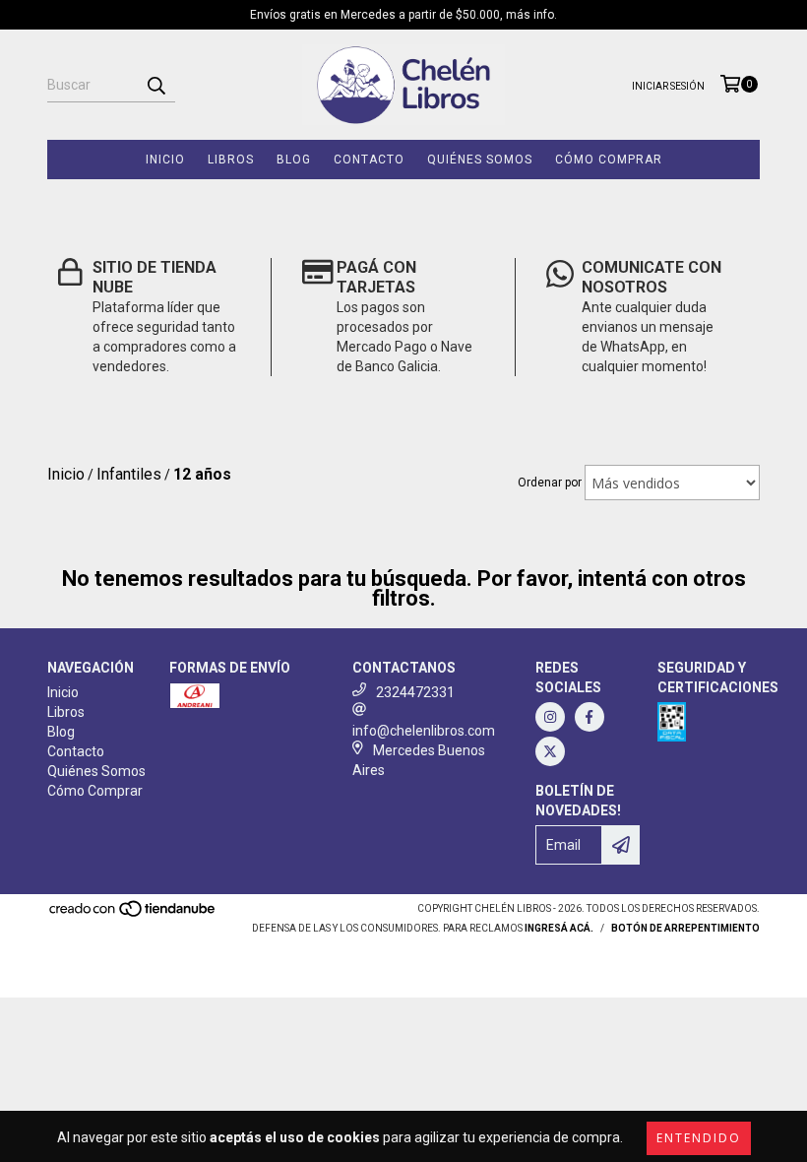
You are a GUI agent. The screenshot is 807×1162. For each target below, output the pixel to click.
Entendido (698, 1138)
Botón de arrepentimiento (685, 928)
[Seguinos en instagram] (550, 717)
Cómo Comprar (608, 159)
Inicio (165, 159)
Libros (231, 159)
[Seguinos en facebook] (589, 717)
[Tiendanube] (133, 915)
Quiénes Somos (479, 159)
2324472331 (415, 692)
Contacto (369, 159)
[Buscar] (155, 84)
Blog (294, 159)
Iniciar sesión (668, 86)
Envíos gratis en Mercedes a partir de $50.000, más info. (403, 15)
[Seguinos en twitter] (550, 751)
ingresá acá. (559, 928)
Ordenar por (550, 482)
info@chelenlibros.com (423, 731)
